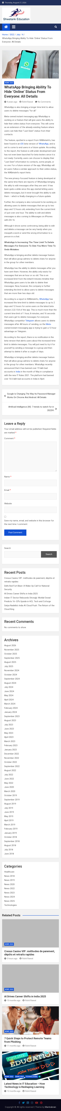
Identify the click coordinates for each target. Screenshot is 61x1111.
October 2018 (10, 837)
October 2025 (10, 654)
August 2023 (10, 720)
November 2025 (11, 649)
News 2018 (9, 876)
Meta (48, 324)
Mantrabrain (50, 1107)
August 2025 (10, 662)
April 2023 (8, 737)
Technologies (10, 905)
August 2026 (10, 645)
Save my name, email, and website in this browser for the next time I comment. (29, 522)
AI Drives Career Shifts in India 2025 (21, 593)
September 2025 (12, 658)
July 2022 (8, 774)
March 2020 (9, 791)
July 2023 (8, 724)
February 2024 (10, 708)
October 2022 (10, 762)
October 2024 (10, 674)
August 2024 (10, 683)
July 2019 (8, 808)
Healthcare (9, 872)
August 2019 (10, 803)
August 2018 (10, 845)
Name (7, 476)
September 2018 (12, 841)
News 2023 (9, 892)
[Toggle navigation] (13, 27)
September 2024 (12, 679)
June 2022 (9, 778)
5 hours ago (12, 958)
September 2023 (12, 716)
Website (8, 503)
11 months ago (13, 1046)
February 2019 (10, 828)
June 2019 (9, 812)
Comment (9, 438)
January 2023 (10, 749)
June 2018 (9, 853)
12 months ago (13, 1091)
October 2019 (10, 795)
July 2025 (8, 666)
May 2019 (8, 816)
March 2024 (9, 703)
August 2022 (10, 770)
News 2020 (9, 884)
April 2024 (8, 699)
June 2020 (9, 787)
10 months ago (13, 1000)
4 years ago (12, 102)
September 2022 (12, 766)
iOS (22, 143)
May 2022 (8, 783)
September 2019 (12, 799)
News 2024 (9, 897)
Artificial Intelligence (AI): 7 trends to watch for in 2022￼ (31, 409)
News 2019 (9, 880)
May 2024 (8, 695)
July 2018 (8, 849)
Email (7, 490)
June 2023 (9, 728)
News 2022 (9, 83)
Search (7, 548)
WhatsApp (44, 143)
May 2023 (8, 733)
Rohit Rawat (27, 102)
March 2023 (9, 741)
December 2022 (11, 753)
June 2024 (9, 691)
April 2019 (8, 820)
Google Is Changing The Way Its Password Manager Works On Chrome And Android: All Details (31, 396)
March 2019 (9, 824)
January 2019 (10, 833)
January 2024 (10, 712)
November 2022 (11, 758)
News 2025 (9, 901)
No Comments (44, 102)
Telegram (29, 320)
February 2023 (10, 745)
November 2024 (11, 670)
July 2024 (8, 687)
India (18, 371)
